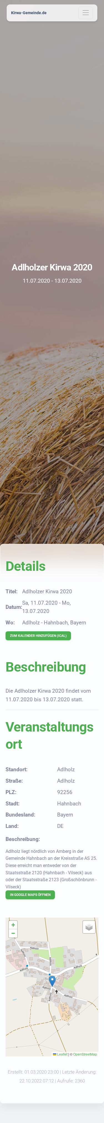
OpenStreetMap (85, 1054)
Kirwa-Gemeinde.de (29, 13)
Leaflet (61, 1054)
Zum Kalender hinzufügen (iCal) (38, 636)
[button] (52, 981)
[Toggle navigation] (85, 13)
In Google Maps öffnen (30, 895)
